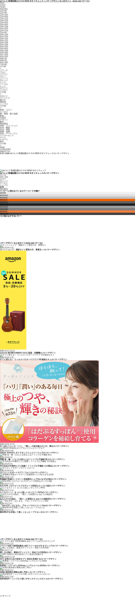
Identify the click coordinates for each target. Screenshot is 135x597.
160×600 (4, 23)
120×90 (3, 13)
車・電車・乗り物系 (9, 114)
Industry (3, 9)
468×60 (3, 60)
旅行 (2, 141)
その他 (3, 66)
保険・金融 (5, 131)
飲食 (2, 116)
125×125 (4, 19)
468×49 (3, 58)
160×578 (4, 21)
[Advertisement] (60, 161)
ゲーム (3, 137)
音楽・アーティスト (9, 133)
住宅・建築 (5, 127)
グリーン (4, 78)
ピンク (3, 82)
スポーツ (4, 139)
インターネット (7, 135)
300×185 (4, 42)
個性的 (3, 102)
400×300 (4, 56)
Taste (2, 7)
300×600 (4, 48)
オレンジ (4, 80)
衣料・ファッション (9, 125)
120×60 (3, 11)
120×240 (4, 15)
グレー (3, 76)
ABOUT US (5, 151)
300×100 (4, 38)
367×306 (4, 54)
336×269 (4, 50)
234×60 (3, 32)
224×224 (4, 31)
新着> (2, 153)
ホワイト (4, 88)
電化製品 (4, 123)
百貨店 (3, 118)
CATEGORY (5, 149)
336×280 (4, 52)
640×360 (4, 62)
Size (2, 3)
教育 (2, 122)
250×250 (4, 36)
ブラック (4, 70)
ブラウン (4, 74)
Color (2, 5)
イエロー (4, 90)
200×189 (4, 27)
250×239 (4, 34)
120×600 (4, 17)
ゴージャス (5, 98)
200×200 (4, 29)
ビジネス (4, 112)
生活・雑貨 (5, 129)
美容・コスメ (6, 110)
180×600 (4, 25)
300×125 (4, 40)
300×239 (4, 44)
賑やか (3, 100)
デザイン (4, 120)
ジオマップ (6, 596)
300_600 (4, 177)
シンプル (4, 104)
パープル (4, 84)
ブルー (3, 72)
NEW (2, 147)
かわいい (4, 96)
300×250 (4, 46)
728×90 (3, 64)
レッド (3, 86)
